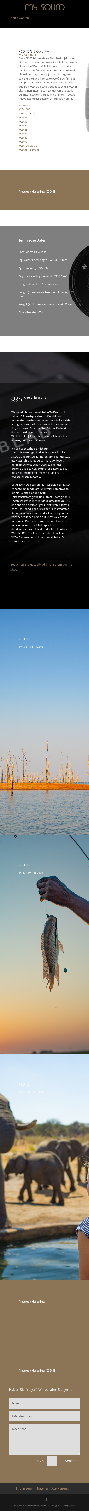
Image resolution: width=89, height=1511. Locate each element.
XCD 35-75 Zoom (29, 149)
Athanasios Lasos (36, 1505)
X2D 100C (24, 109)
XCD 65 (23, 133)
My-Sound (70, 1505)
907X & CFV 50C (28, 113)
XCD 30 (23, 121)
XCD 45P (24, 129)
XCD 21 (23, 117)
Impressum (24, 1488)
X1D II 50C (25, 105)
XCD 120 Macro (28, 146)
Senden (70, 1461)
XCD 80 (23, 137)
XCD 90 (23, 141)
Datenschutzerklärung (53, 1488)
